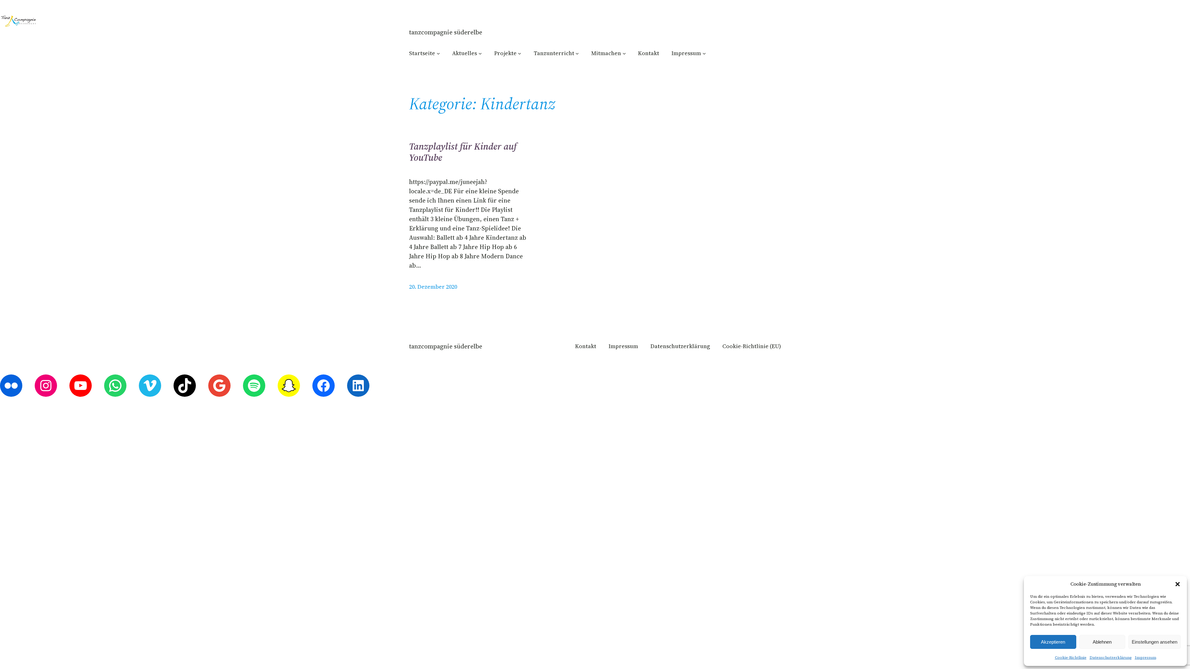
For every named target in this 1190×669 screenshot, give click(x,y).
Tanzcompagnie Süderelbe (445, 32)
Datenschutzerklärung (1111, 657)
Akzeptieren (1053, 642)
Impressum (1145, 657)
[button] (1178, 584)
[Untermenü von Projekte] (519, 53)
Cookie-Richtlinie (1070, 657)
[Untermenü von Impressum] (704, 53)
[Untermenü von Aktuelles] (480, 53)
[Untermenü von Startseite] (438, 53)
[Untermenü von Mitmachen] (624, 53)
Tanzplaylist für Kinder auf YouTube (463, 152)
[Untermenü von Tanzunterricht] (577, 53)
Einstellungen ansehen (1154, 642)
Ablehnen (1102, 642)
